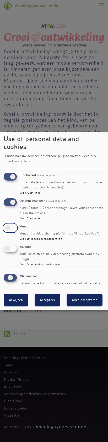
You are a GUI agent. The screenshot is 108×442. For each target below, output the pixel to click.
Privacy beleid (22, 161)
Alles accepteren (84, 300)
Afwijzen (16, 300)
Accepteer (47, 300)
